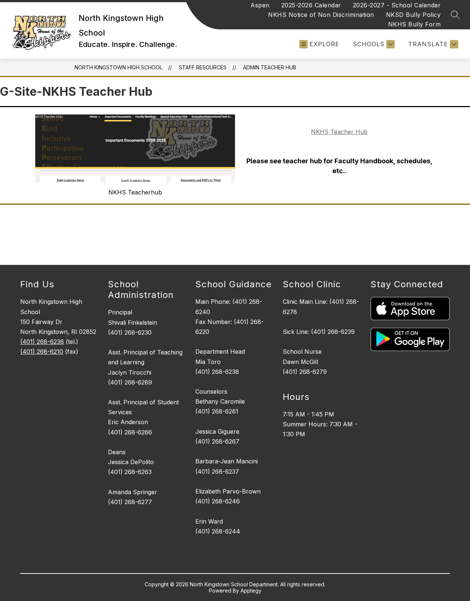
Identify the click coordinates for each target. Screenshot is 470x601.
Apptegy (251, 590)
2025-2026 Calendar (311, 5)
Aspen (260, 5)
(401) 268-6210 (41, 351)
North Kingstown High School (118, 67)
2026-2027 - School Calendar (397, 5)
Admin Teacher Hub (269, 67)
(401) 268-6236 (42, 341)
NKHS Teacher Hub (339, 131)
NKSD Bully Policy (413, 14)
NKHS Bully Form (414, 24)
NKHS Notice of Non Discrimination (321, 14)
